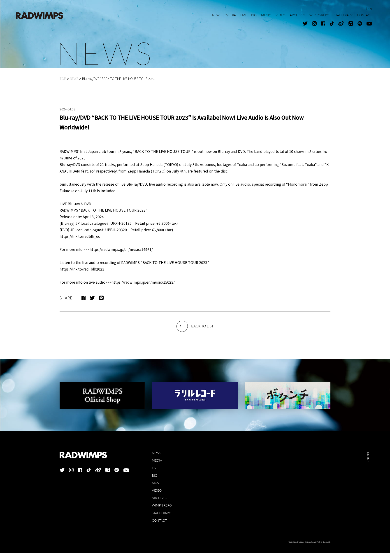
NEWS (156, 453)
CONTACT (159, 520)
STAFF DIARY (161, 513)
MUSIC (157, 483)
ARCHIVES (159, 498)
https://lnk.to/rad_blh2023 (82, 269)
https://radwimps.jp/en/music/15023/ (143, 282)
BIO (154, 475)
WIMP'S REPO (162, 505)
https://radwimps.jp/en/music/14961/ (121, 249)
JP (363, 8)
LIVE (155, 468)
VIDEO (157, 490)
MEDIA (157, 460)
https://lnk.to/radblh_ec (80, 236)
